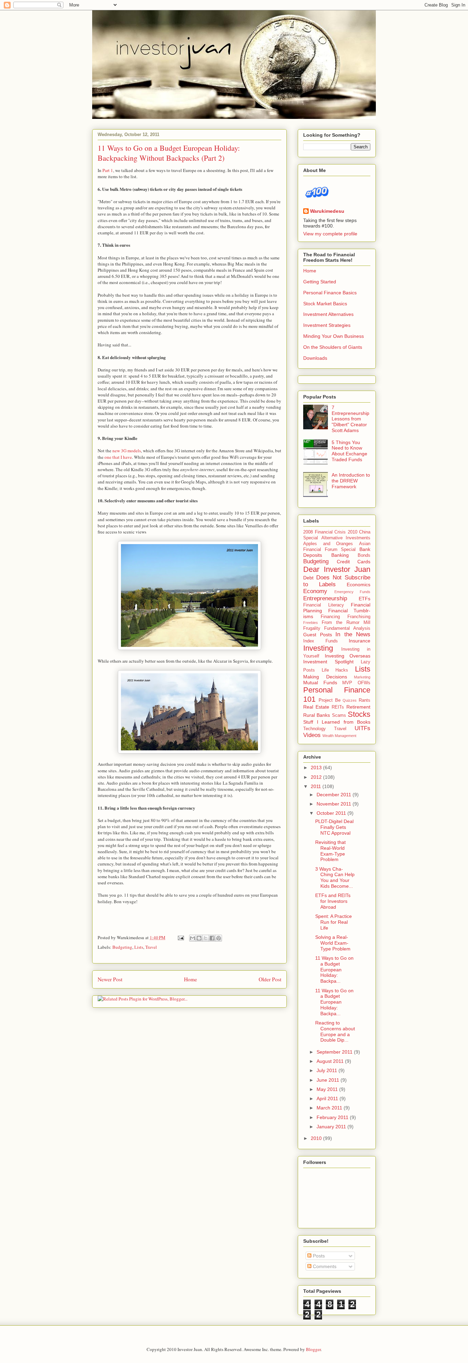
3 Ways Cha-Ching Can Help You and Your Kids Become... (335, 877)
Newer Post (110, 979)
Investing (318, 648)
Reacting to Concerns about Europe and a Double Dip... (335, 1031)
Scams (339, 715)
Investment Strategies (326, 325)
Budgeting (122, 947)
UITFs (362, 728)
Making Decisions (325, 676)
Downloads (315, 358)
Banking (340, 555)
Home (190, 979)
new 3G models (126, 450)
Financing (330, 616)
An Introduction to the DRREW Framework (351, 480)
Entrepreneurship (325, 598)
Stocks (359, 714)
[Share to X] (205, 938)
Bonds (364, 555)
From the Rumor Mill (346, 622)
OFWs (364, 682)
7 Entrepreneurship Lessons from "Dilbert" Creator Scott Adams (350, 419)
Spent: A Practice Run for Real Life (333, 922)
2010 (317, 1138)
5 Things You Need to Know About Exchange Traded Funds (349, 451)
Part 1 (107, 170)
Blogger (313, 1349)
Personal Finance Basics (330, 292)
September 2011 (335, 1052)
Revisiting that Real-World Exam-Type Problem (330, 850)
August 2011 (331, 1061)
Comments (323, 1266)
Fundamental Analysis (347, 628)
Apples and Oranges (328, 543)
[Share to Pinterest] (218, 938)
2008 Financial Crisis (324, 532)
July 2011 (327, 1070)
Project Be (330, 700)
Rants (364, 700)
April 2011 (328, 1098)
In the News (352, 634)
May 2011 (328, 1089)
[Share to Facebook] (212, 938)
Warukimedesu (327, 211)
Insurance (359, 640)
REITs (338, 707)
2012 (317, 777)
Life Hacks (335, 670)
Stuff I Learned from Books (336, 722)
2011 (316, 786)
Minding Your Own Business (333, 336)
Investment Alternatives (328, 314)
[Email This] (192, 938)
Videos (312, 735)
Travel (151, 947)
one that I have (118, 457)
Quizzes (350, 700)
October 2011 (332, 813)
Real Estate (316, 707)
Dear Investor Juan (336, 569)
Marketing (362, 677)
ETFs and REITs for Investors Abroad (332, 901)
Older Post (270, 979)
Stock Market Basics (325, 303)
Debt (308, 577)
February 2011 (333, 1117)
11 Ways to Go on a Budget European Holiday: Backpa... (334, 969)
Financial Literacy (323, 605)
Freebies (310, 623)
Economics (358, 584)
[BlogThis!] (199, 938)
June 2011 (329, 1080)
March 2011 (330, 1107)
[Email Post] (180, 937)
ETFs (364, 598)
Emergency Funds (352, 592)
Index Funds (320, 641)
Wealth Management (339, 736)
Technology (314, 728)
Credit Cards (354, 561)
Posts (318, 1255)
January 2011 (332, 1126)
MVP (347, 682)
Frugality (311, 628)
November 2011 (335, 804)
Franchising (358, 616)
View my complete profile (330, 233)
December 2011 (335, 794)
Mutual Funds (320, 682)
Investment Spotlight (328, 661)
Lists (138, 947)
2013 (317, 767)
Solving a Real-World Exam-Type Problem (332, 942)
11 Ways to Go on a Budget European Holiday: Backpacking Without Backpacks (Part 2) (169, 153)
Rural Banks (316, 715)
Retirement (358, 707)
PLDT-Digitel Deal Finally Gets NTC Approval (334, 827)
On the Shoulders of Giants (332, 347)
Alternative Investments (346, 538)
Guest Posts (317, 634)
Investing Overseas (348, 656)
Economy (315, 591)
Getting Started (319, 281)
